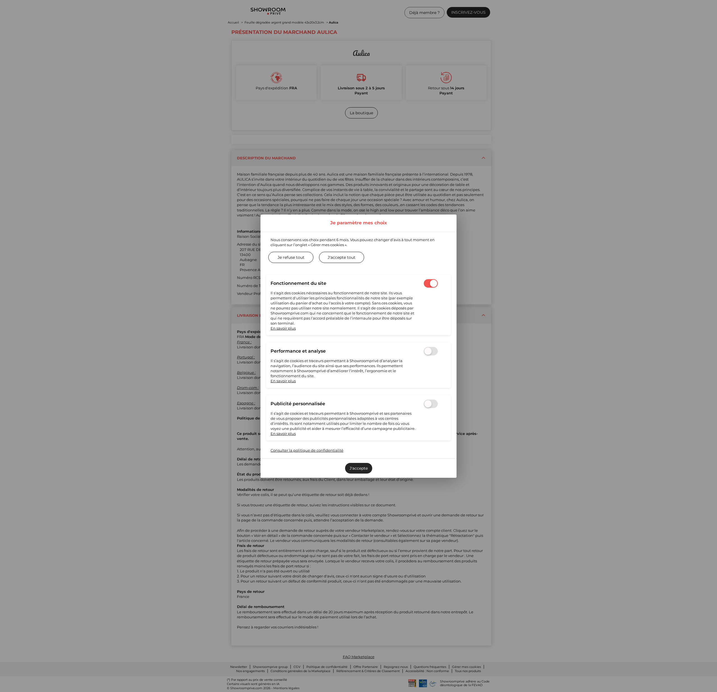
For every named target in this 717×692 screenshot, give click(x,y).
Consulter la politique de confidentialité (307, 450)
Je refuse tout (291, 257)
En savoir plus (283, 328)
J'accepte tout (341, 257)
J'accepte (359, 468)
